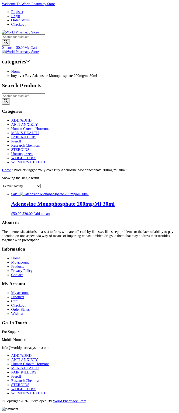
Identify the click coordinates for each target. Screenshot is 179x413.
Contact (17, 275)
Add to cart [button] (41, 214)
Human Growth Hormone (30, 129)
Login (15, 16)
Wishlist (17, 314)
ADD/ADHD (21, 120)
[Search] (6, 42)
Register (17, 12)
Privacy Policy (22, 271)
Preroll (16, 141)
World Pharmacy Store (69, 401)
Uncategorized (22, 154)
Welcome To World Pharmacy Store (28, 4)
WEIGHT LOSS (23, 158)
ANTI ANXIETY (24, 124)
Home (15, 71)
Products (17, 266)
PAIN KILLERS (23, 137)
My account (20, 262)
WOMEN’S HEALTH (28, 162)
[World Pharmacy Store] (20, 32)
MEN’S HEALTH (25, 133)
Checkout (18, 24)
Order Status (20, 20)
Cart (14, 301)
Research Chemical (25, 145)
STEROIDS (20, 150)
